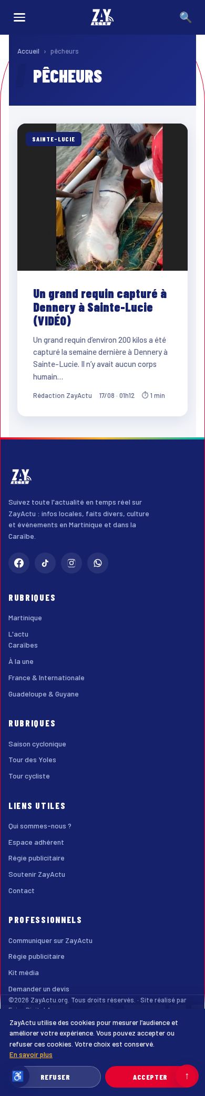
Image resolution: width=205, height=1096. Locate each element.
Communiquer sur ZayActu (50, 940)
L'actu (18, 633)
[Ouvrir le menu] (19, 17)
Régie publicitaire (36, 857)
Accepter (150, 1076)
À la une (21, 661)
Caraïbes (23, 644)
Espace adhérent (36, 841)
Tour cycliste (29, 775)
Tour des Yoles (32, 759)
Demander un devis (38, 988)
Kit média (23, 972)
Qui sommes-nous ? (39, 825)
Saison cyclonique (37, 743)
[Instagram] (71, 562)
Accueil (28, 51)
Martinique (25, 617)
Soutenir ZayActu (36, 873)
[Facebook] (18, 562)
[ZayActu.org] (102, 17)
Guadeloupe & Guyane (43, 693)
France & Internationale (46, 677)
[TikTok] (45, 562)
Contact (21, 890)
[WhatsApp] (97, 562)
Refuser (55, 1076)
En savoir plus (31, 1054)
